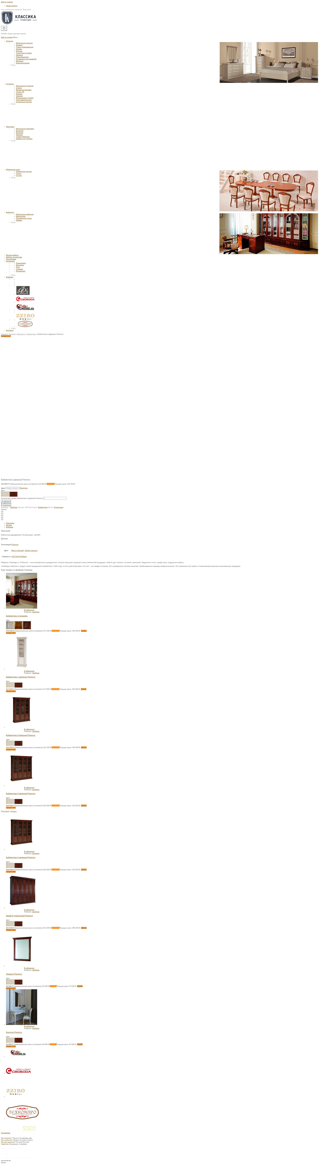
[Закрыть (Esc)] (2, 1160)
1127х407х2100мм (19, 557)
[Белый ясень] (10, 629)
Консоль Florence (14, 1032)
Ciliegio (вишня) (31, 551)
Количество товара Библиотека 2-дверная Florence (22, 498)
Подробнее (5, 1133)
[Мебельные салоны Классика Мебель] (19, 25)
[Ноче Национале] (18, 629)
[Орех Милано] (27, 629)
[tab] (162, 523)
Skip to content (7, 2)
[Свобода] (25, 302)
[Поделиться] (4, 1160)
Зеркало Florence (14, 974)
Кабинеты (21, 334)
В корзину (6, 501)
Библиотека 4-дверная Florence (20, 794)
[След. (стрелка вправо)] (4, 1162)
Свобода (13, 507)
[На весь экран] (7, 1160)
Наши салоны (11, 6)
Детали (9, 525)
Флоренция (58, 507)
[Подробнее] (21, 608)
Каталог (12, 334)
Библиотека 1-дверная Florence (20, 677)
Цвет (3, 488)
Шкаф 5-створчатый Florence (19, 916)
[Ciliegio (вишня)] (18, 687)
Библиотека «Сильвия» (17, 616)
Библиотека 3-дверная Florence (20, 735)
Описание (10, 523)
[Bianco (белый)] (10, 687)
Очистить (24, 488)
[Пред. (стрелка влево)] (2, 1162)
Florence (14, 545)
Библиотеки (31, 334)
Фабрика (9, 527)
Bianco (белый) (17, 551)
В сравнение (6, 505)
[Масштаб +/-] (9, 1160)
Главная (4, 334)
